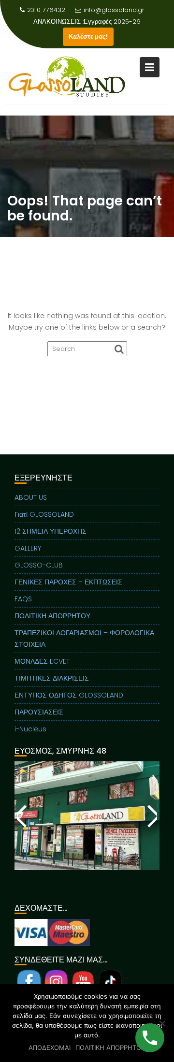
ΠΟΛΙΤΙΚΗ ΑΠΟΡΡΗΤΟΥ (52, 616)
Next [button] (152, 816)
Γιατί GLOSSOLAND (44, 514)
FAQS (23, 599)
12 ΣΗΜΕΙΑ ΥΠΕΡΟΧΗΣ (50, 531)
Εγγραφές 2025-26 (112, 21)
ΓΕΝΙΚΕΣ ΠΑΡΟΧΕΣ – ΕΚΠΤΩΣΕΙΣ (68, 582)
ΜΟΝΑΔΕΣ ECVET (42, 661)
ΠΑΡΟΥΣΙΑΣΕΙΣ (38, 712)
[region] (87, 827)
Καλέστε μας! (88, 36)
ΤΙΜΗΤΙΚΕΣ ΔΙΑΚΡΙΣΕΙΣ (51, 678)
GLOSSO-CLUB (38, 565)
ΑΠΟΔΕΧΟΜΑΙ (50, 1047)
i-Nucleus (30, 729)
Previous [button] (22, 816)
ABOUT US (30, 497)
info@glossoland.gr (114, 10)
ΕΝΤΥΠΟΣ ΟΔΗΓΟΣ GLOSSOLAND (68, 695)
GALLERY (27, 548)
